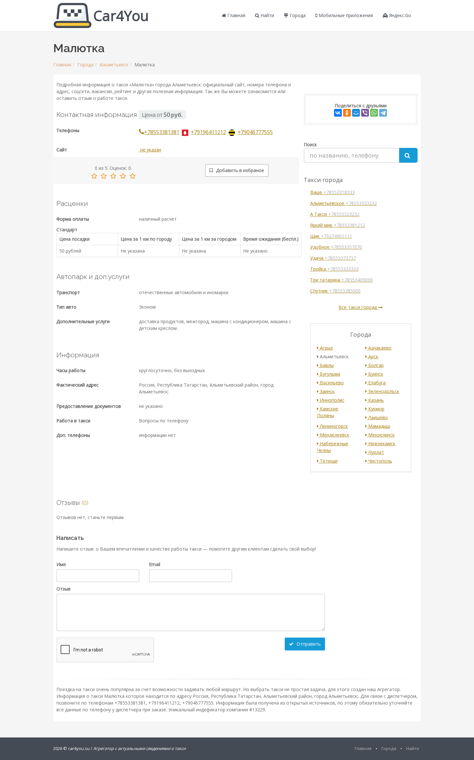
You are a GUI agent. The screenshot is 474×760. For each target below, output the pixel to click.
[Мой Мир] (356, 113)
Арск (372, 356)
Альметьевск (114, 65)
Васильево (331, 383)
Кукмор (375, 409)
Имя (61, 564)
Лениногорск (333, 426)
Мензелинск (381, 435)
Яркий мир (337, 225)
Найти (266, 15)
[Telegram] (383, 113)
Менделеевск (334, 435)
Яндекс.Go (399, 15)
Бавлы (326, 365)
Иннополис (331, 400)
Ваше (332, 192)
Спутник (335, 291)
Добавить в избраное (239, 170)
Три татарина (341, 280)
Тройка (334, 269)
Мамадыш (378, 426)
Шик (331, 236)
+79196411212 (208, 132)
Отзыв (63, 589)
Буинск (375, 374)
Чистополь (379, 461)
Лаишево (377, 417)
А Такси (335, 214)
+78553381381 (161, 132)
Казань (375, 400)
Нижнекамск (381, 443)
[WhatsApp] (374, 113)
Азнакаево (379, 348)
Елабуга (376, 383)
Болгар (375, 365)
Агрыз (326, 348)
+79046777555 (255, 132)
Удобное (336, 247)
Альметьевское (343, 203)
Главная (235, 15)
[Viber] (365, 113)
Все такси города (358, 307)
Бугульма (329, 374)
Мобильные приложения (345, 15)
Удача (333, 258)
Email (154, 564)
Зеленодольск (383, 391)
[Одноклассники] (347, 113)
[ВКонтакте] (338, 113)
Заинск (327, 391)
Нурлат (375, 452)
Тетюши (328, 461)
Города (297, 15)
